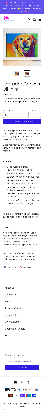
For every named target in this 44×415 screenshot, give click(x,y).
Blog (7, 335)
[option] (22, 47)
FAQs (7, 301)
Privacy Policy (11, 315)
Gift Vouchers (12, 321)
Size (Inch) (8, 110)
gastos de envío (32, 98)
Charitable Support (15, 328)
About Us (9, 287)
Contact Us (10, 294)
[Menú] (39, 19)
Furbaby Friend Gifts (18, 403)
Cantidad (34, 110)
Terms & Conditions (15, 308)
